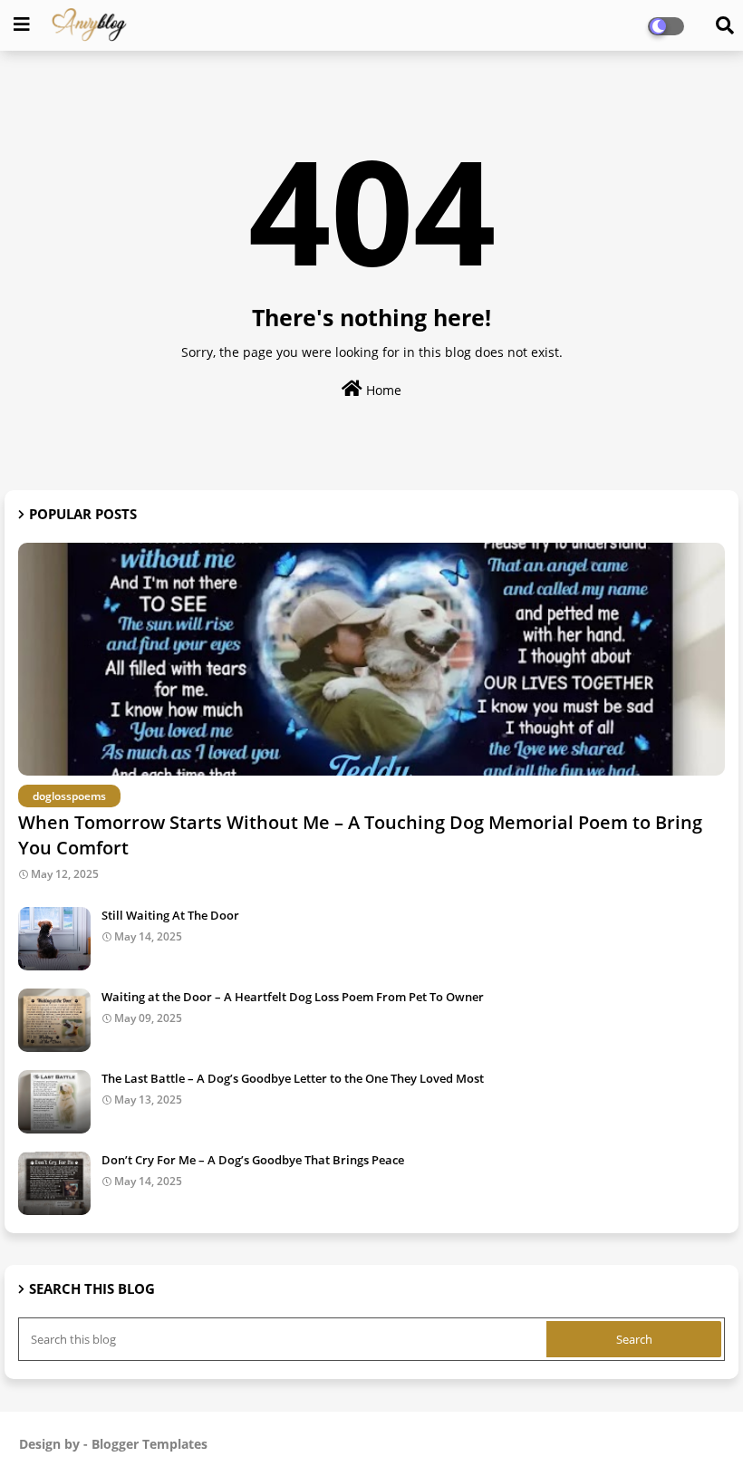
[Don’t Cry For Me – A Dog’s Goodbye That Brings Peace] (54, 1183)
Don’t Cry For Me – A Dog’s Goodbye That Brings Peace (252, 1160)
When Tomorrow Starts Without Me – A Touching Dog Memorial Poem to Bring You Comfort (360, 835)
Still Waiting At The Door (170, 915)
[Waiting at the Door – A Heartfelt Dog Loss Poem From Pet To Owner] (54, 1020)
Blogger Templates (149, 1443)
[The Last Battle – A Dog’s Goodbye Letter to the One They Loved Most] (54, 1102)
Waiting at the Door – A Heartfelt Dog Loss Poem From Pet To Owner (292, 997)
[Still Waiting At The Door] (54, 938)
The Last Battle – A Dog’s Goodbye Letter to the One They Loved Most (292, 1078)
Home (381, 390)
